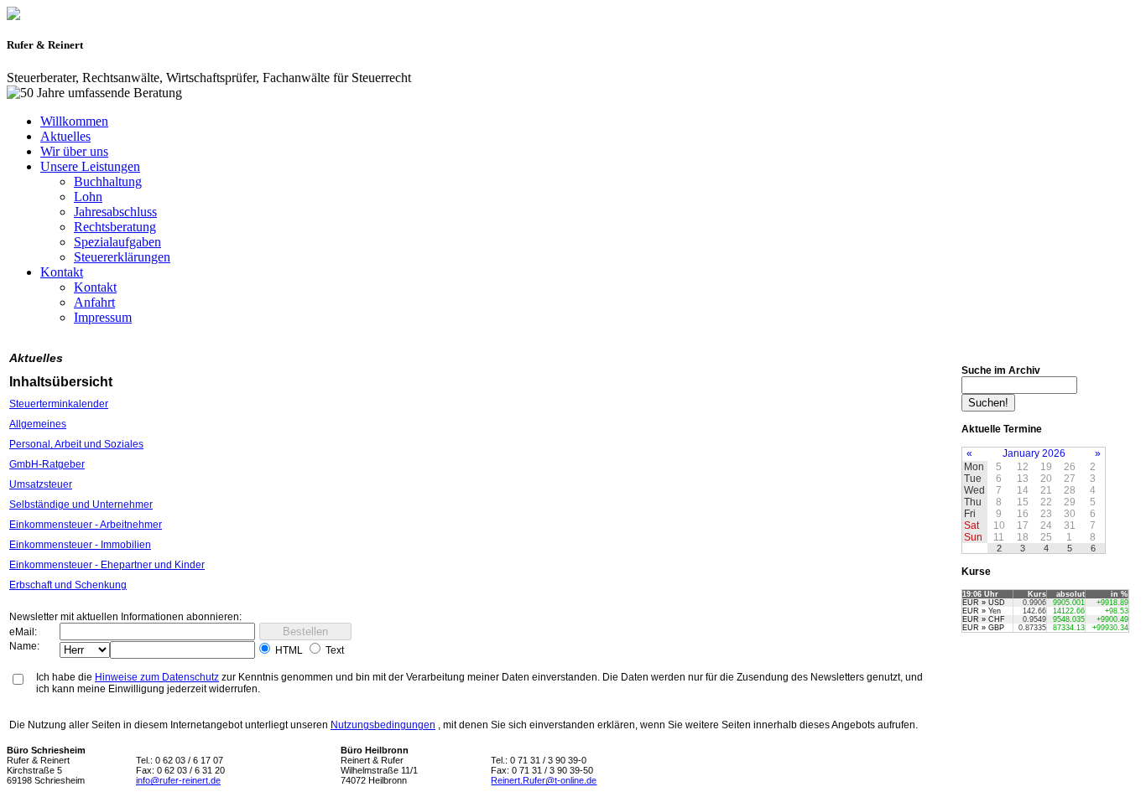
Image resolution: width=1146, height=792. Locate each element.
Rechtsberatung (115, 227)
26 (1070, 467)
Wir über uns (74, 151)
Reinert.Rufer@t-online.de (543, 780)
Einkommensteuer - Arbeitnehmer (85, 525)
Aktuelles (65, 136)
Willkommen (74, 121)
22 (1046, 502)
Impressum (103, 317)
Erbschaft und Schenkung (68, 585)
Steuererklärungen (122, 257)
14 (1023, 490)
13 (1023, 478)
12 (1023, 467)
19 (1046, 467)
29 (1070, 502)
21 (1046, 490)
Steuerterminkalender (58, 404)
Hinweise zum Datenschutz (157, 677)
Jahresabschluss (115, 211)
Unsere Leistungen (90, 166)
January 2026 (1034, 453)
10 (999, 525)
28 (1070, 490)
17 (1023, 525)
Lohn (88, 196)
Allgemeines (37, 424)
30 (1070, 514)
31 (1070, 525)
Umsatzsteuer (40, 484)
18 (1023, 537)
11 (998, 537)
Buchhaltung (108, 181)
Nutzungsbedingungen (383, 725)
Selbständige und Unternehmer (81, 504)
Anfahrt (94, 302)
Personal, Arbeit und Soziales (76, 444)
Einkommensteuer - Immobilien (80, 545)
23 (1046, 514)
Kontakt (61, 272)
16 (1023, 514)
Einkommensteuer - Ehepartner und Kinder (107, 565)
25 (1046, 537)
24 (1046, 525)
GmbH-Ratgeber (47, 464)
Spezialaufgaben (117, 242)
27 (1070, 478)
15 (1023, 502)
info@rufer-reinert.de (178, 780)
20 (1046, 478)
